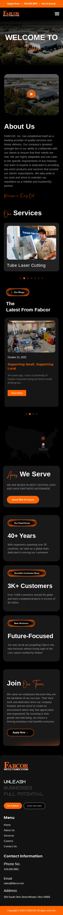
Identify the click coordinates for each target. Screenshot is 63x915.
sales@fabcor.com (14, 883)
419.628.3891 (11, 869)
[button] (57, 13)
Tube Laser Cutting (26, 265)
